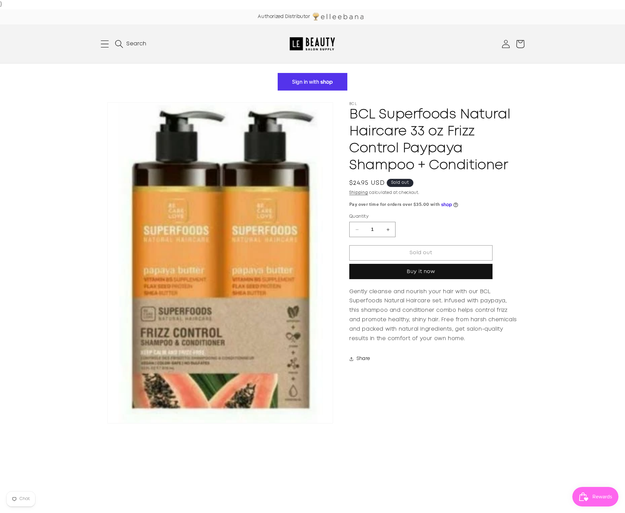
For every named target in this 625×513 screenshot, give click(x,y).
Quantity (358, 217)
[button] (105, 44)
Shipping (358, 192)
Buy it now (421, 271)
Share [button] (363, 359)
